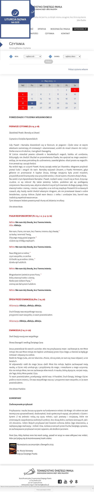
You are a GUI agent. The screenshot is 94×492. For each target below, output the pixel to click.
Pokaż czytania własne (78, 69)
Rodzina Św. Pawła (60, 29)
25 (23, 108)
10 (75, 94)
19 (32, 103)
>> (55, 81)
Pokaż (48, 62)
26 (32, 108)
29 (58, 108)
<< (42, 81)
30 (66, 108)
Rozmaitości (31, 33)
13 (41, 99)
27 (41, 108)
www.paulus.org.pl (27, 485)
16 (66, 99)
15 (58, 99)
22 (58, 103)
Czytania (49, 33)
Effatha (42, 29)
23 (66, 103)
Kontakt (65, 33)
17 (75, 99)
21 (50, 103)
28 (50, 108)
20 (41, 103)
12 (32, 99)
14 (49, 99)
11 (23, 99)
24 (75, 103)
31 (75, 108)
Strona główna (15, 48)
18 (23, 103)
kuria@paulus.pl (43, 485)
